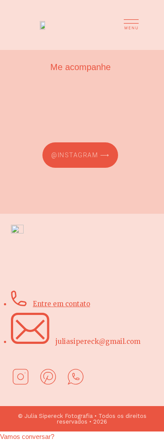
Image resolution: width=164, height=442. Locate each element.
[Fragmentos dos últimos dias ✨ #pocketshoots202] (80, 110)
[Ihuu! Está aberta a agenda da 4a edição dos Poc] (80, 87)
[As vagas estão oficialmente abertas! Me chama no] (80, 121)
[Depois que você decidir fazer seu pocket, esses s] (80, 99)
